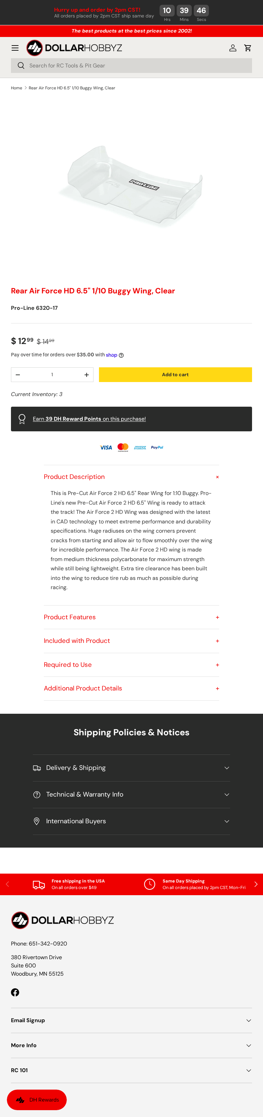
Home (16, 88)
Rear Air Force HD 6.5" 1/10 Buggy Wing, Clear (72, 88)
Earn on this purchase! (89, 418)
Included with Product (131, 640)
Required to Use (131, 664)
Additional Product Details (131, 688)
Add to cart (175, 374)
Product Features (131, 617)
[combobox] (131, 65)
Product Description (131, 476)
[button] (247, 47)
